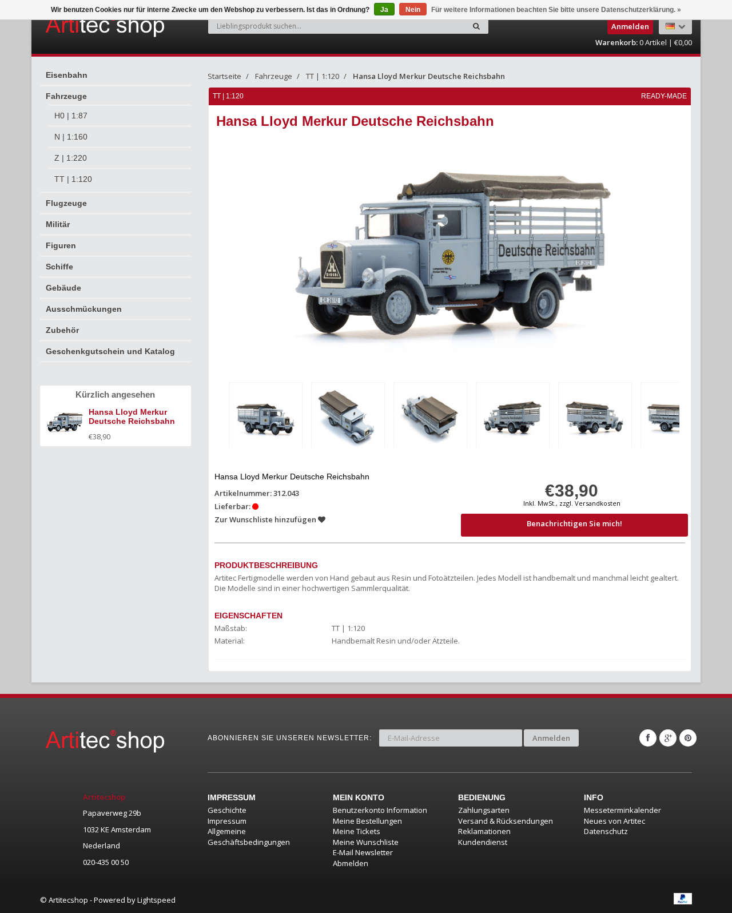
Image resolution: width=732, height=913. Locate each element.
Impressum (227, 821)
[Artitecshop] (81, 25)
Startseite (224, 76)
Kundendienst (482, 842)
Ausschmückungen (84, 308)
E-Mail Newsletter (363, 852)
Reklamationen (484, 831)
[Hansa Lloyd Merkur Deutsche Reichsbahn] (265, 417)
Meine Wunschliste (366, 842)
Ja (384, 10)
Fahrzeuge (66, 96)
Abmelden (350, 863)
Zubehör (62, 330)
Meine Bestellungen (367, 821)
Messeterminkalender (622, 810)
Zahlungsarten (484, 810)
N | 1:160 (70, 136)
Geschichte (227, 810)
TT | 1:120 (73, 179)
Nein (412, 10)
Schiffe (59, 266)
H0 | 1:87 (70, 115)
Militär (58, 224)
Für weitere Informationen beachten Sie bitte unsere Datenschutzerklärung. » (556, 10)
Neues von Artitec (614, 821)
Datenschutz (606, 831)
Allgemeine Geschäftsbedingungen (249, 836)
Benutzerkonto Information (380, 810)
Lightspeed (156, 900)
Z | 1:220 (70, 157)
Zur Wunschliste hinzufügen (266, 519)
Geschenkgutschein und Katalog (110, 351)
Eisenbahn (66, 75)
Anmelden (551, 738)
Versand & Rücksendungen (505, 821)
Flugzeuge (66, 203)
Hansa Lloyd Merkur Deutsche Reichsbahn (429, 76)
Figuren (61, 245)
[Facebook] (648, 738)
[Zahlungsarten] (683, 898)
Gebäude (63, 287)
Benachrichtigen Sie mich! (574, 523)
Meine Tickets (356, 831)
